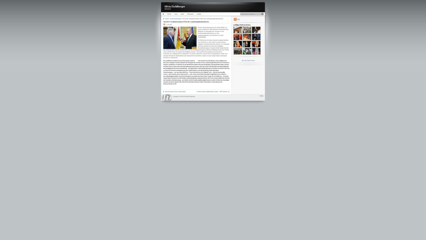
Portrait (169, 14)
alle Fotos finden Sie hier (248, 60)
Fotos (176, 14)
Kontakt (199, 14)
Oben (261, 96)
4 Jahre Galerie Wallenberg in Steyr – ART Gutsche (212, 91)
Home (163, 14)
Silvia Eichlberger (174, 6)
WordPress (167, 97)
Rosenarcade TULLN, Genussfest (175, 91)
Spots (182, 14)
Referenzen (190, 14)
